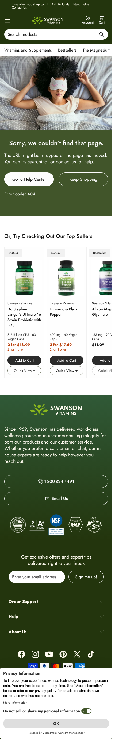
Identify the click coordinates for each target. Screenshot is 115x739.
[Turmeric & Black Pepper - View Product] (67, 312)
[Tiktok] (90, 654)
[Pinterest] (63, 654)
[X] (77, 654)
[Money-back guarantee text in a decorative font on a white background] (94, 525)
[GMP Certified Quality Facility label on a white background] (75, 524)
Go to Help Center (29, 179)
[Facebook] (21, 654)
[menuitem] (29, 50)
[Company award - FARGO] (18, 524)
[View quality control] (56, 525)
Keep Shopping (83, 179)
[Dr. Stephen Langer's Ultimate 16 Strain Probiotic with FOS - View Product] (24, 312)
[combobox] (56, 34)
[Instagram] (35, 654)
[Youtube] (49, 654)
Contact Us (19, 7)
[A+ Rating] (37, 525)
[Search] (102, 35)
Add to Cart (24, 360)
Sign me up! (86, 577)
